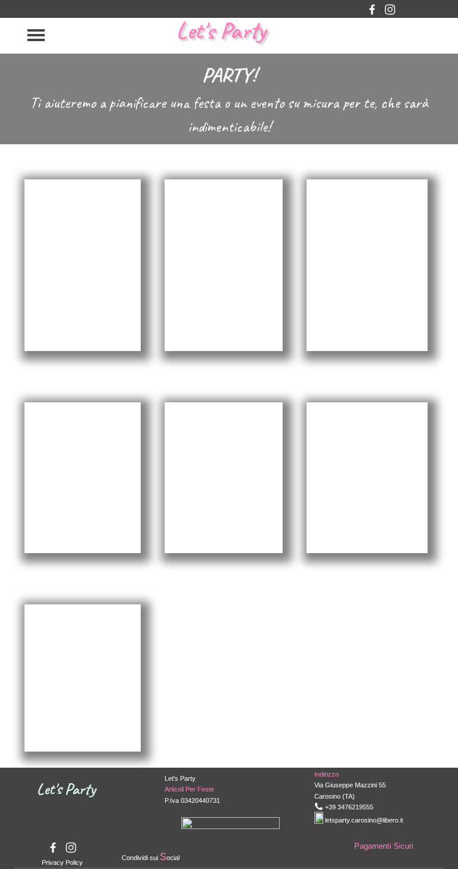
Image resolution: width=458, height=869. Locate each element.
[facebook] (372, 9)
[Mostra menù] (36, 34)
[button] (318, 806)
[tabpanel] (229, 99)
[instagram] (390, 9)
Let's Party (221, 30)
